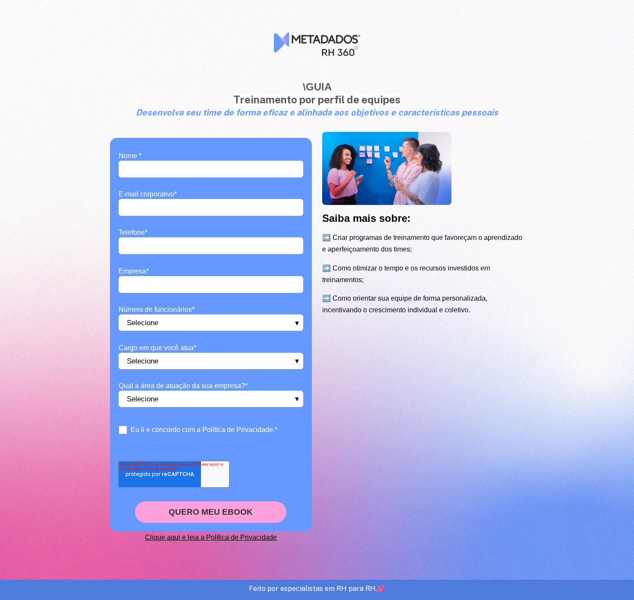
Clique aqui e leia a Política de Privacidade (211, 537)
